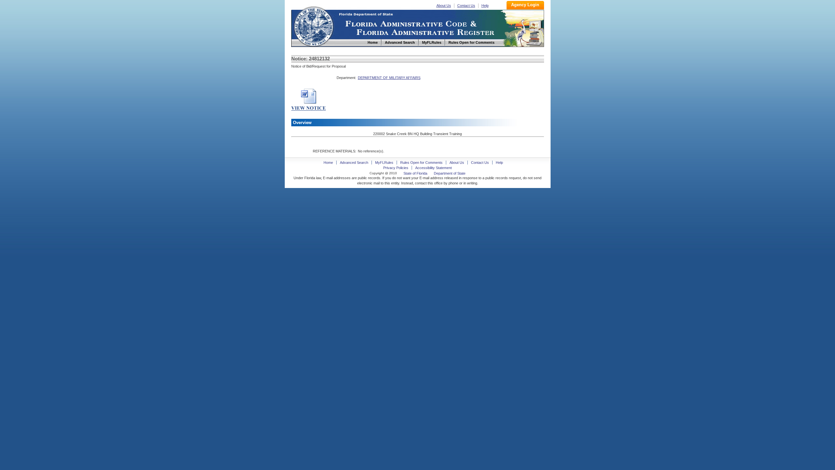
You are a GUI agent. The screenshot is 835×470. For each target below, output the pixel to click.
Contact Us (466, 6)
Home (313, 25)
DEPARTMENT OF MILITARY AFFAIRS (389, 78)
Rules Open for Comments (421, 162)
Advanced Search (354, 162)
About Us (443, 6)
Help (485, 6)
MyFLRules (384, 162)
